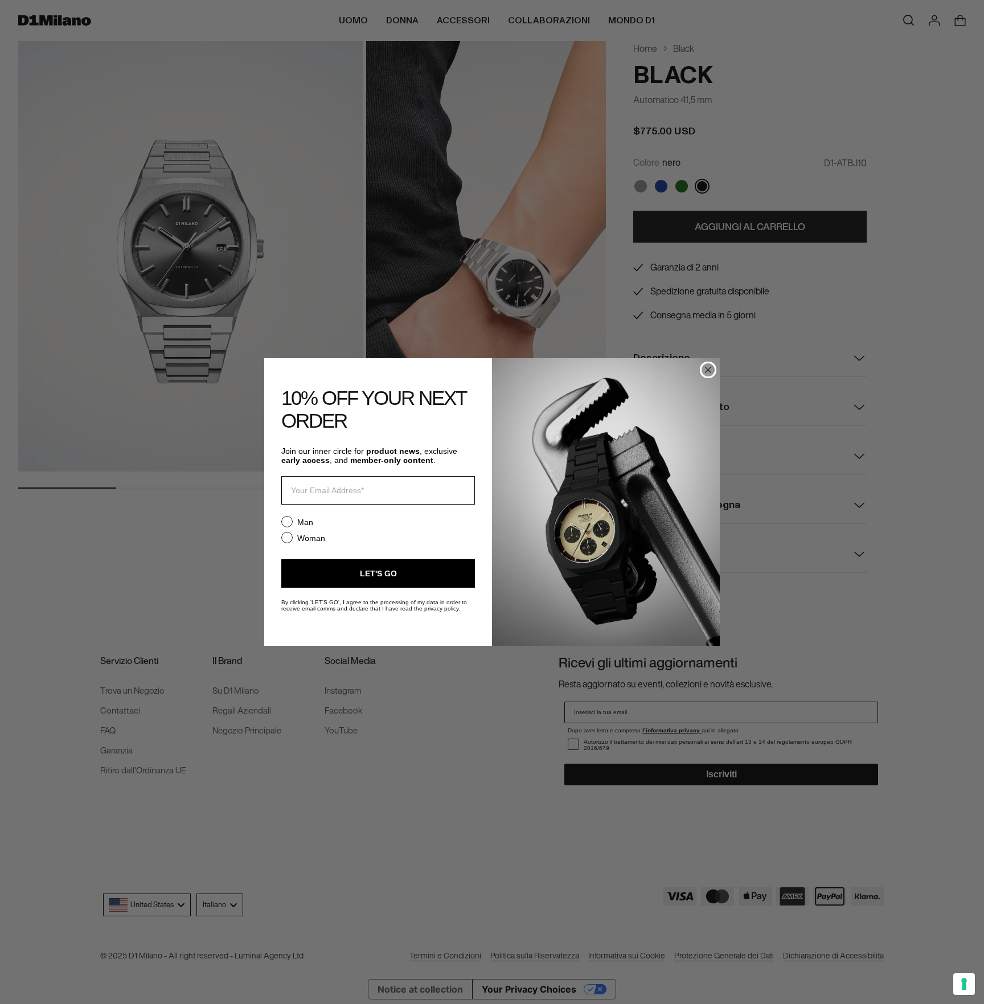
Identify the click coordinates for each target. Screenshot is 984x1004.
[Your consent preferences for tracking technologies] (964, 984)
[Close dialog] (708, 370)
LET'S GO (378, 573)
